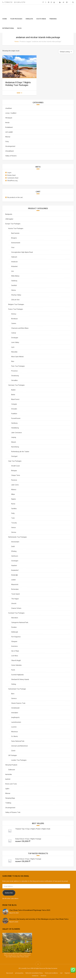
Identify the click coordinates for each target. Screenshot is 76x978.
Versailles (14, 380)
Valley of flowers (11, 156)
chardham (8, 108)
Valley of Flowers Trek (12, 812)
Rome (13, 504)
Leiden (13, 580)
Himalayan (8, 118)
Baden (13, 390)
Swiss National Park (17, 741)
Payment (67, 973)
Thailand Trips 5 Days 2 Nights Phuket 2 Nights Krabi (32, 829)
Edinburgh (14, 632)
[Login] (64, 2)
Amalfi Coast (15, 466)
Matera (13, 489)
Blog (19, 28)
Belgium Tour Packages (16, 304)
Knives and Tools (11, 784)
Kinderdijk (14, 575)
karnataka (8, 774)
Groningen (14, 561)
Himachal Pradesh (11, 765)
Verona (13, 532)
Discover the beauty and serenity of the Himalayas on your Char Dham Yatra (38, 919)
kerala (7, 122)
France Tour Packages (15, 309)
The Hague (15, 599)
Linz (12, 271)
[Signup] (60, 2)
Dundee (14, 627)
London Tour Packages (19, 760)
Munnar (7, 137)
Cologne (14, 404)
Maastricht (14, 584)
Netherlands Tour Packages (17, 537)
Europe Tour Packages (12, 224)
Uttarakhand (9, 151)
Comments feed (12, 178)
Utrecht (13, 603)
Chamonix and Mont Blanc (20, 328)
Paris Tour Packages (18, 366)
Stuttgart (14, 456)
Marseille (14, 352)
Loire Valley (15, 342)
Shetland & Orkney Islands (20, 679)
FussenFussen (15, 418)
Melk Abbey (15, 276)
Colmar (13, 333)
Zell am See (15, 300)
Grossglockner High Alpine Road (22, 252)
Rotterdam (15, 589)
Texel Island (15, 594)
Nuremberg (15, 447)
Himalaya (29, 19)
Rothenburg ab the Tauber (20, 451)
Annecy (13, 314)
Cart (61, 973)
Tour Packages (16, 19)
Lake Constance (16, 432)
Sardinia (14, 508)
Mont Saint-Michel (17, 357)
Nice (12, 361)
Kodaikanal (9, 127)
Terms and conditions (51, 973)
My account (9, 973)
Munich (13, 442)
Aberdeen (14, 618)
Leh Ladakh (9, 132)
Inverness (14, 646)
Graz (12, 247)
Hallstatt (14, 257)
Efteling (13, 551)
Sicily (13, 513)
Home (4, 19)
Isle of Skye (15, 651)
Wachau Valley (16, 295)
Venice (13, 527)
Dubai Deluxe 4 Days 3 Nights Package (28, 839)
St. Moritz (14, 736)
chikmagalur (9, 219)
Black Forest (15, 399)
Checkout (43, 975)
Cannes (13, 323)
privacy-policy (19, 973)
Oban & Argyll (16, 660)
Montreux (14, 732)
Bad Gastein (15, 233)
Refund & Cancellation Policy (34, 973)
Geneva (14, 698)
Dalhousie (11, 770)
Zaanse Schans (16, 608)
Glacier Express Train (18, 703)
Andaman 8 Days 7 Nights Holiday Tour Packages (18, 83)
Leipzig (13, 437)
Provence (14, 371)
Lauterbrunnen (16, 722)
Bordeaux (14, 319)
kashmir (7, 779)
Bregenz (14, 238)
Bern (12, 694)
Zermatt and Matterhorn (19, 746)
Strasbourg (15, 376)
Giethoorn (14, 556)
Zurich (13, 751)
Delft (13, 546)
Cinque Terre (15, 475)
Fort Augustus (16, 637)
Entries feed (11, 175)
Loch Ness (14, 656)
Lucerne (14, 727)
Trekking (53, 19)
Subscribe (9, 893)
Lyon (12, 347)
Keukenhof (14, 570)
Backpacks (8, 214)
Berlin (13, 394)
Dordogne (14, 338)
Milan (13, 494)
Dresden (14, 409)
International (8, 28)
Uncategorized (10, 146)
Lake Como (15, 485)
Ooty (7, 141)
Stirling (13, 684)
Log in (9, 172)
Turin (13, 518)
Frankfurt (14, 413)
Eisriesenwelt (15, 243)
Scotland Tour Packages (16, 613)
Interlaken (14, 713)
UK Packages (12, 755)
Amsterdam (15, 542)
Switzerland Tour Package (17, 689)
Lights (7, 789)
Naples (13, 499)
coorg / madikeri (10, 113)
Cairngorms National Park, (19, 622)
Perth (13, 670)
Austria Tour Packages (15, 228)
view (18, 93)
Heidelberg (15, 428)
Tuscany (14, 523)
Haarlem (14, 565)
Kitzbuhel (14, 266)
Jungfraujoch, (15, 717)
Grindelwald (15, 708)
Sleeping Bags (10, 798)
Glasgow (14, 641)
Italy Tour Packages (14, 461)
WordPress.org (12, 180)
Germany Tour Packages (16, 385)
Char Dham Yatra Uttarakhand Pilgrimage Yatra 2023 (29, 910)
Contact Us (35, 975)
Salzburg (14, 281)
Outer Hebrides (16, 665)
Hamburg (14, 423)
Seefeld (14, 285)
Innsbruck (14, 262)
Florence (14, 480)
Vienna (13, 290)
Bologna (14, 470)
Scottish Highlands (17, 675)
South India (41, 19)
